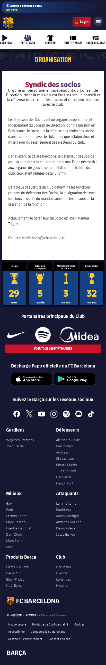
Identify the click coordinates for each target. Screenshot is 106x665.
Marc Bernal (15, 540)
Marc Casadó (16, 522)
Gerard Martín (66, 465)
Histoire (62, 585)
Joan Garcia (15, 446)
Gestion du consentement (25, 638)
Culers (82, 22)
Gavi (9, 503)
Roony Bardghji (68, 516)
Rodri (10, 547)
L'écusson (63, 567)
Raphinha (63, 509)
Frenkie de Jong (18, 528)
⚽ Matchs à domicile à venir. (24, 8)
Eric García (64, 477)
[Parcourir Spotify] (42, 334)
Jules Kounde (66, 471)
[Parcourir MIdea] (79, 334)
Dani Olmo (14, 534)
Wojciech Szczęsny (20, 440)
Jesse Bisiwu (65, 534)
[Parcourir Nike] (16, 334)
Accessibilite (16, 631)
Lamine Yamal (66, 503)
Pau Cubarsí (65, 446)
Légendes (63, 579)
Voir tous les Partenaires (53, 348)
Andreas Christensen (65, 455)
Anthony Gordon (69, 522)
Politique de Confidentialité (50, 624)
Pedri (10, 509)
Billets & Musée (17, 567)
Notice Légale (17, 624)
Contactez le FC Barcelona (48, 631)
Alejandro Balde (68, 440)
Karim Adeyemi (67, 528)
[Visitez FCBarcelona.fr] (8, 23)
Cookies (79, 624)
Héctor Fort (64, 483)
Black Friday (15, 579)
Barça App (14, 573)
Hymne (61, 573)
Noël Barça (14, 585)
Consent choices (59, 638)
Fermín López (16, 516)
